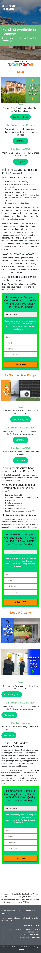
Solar (20, 104)
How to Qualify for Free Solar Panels (26, 937)
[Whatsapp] (16, 64)
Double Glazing (20, 148)
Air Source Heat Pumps (20, 125)
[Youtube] (28, 64)
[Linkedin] (20, 64)
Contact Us (20, 440)
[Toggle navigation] (38, 5)
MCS (4, 276)
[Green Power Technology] (8, 8)
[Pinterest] (24, 64)
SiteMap (20, 949)
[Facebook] (9, 64)
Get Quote (20, 460)
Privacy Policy (33, 947)
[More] (31, 64)
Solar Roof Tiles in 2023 (30, 935)
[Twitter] (13, 64)
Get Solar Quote (20, 419)
